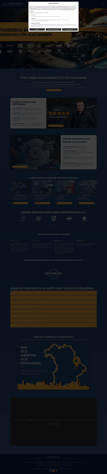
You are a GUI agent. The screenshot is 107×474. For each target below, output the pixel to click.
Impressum (31, 11)
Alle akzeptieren (70, 29)
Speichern (37, 29)
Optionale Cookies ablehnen (53, 29)
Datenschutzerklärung (64, 9)
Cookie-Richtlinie (71, 9)
